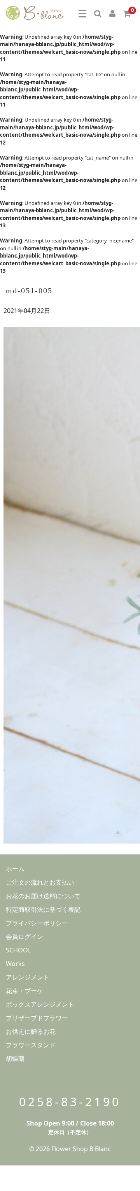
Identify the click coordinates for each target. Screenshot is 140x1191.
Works (15, 963)
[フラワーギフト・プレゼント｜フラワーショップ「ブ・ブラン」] (34, 11)
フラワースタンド (31, 1045)
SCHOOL (18, 950)
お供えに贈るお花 (31, 1031)
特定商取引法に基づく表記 (43, 909)
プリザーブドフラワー (37, 1018)
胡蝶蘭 (15, 1058)
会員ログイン (24, 936)
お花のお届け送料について (43, 896)
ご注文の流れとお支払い (40, 882)
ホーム (15, 868)
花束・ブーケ (24, 990)
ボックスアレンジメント (40, 1004)
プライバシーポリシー (37, 923)
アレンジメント (27, 977)
